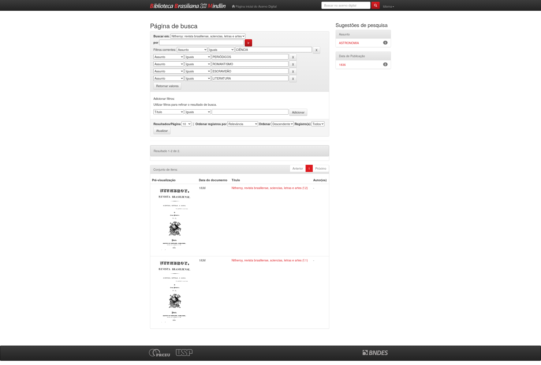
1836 (342, 64)
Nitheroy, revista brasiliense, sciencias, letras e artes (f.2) (270, 188)
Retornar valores (167, 86)
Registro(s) (303, 124)
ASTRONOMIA (349, 43)
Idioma (387, 6)
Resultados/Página (167, 124)
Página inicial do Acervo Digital (256, 6)
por (155, 42)
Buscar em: (161, 36)
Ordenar (264, 124)
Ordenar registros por (211, 124)
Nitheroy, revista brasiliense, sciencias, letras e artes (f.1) (270, 260)
